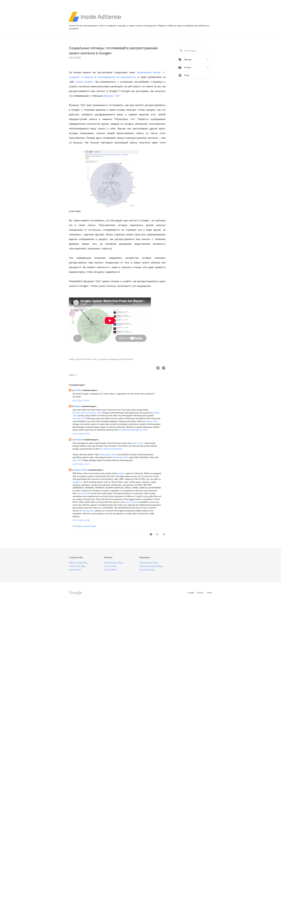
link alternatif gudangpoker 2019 (133, 430)
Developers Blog (147, 569)
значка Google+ (85, 81)
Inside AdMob (110, 569)
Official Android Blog (113, 562)
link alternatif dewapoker (111, 449)
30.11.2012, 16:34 (81, 400)
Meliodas (77, 406)
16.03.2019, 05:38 (81, 434)
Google (191, 593)
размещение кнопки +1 (151, 72)
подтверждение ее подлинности (117, 77)
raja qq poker (88, 510)
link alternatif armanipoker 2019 (87, 412)
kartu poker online (108, 454)
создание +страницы (81, 77)
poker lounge (130, 502)
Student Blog (75, 569)
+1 (76, 375)
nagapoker (78, 482)
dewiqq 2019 (151, 421)
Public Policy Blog (77, 566)
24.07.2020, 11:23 (81, 464)
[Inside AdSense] (101, 21)
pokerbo (121, 473)
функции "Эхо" (111, 95)
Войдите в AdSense (167, 25)
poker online (138, 443)
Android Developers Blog (150, 566)
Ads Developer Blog (148, 562)
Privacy (200, 593)
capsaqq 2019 (79, 418)
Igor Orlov (77, 390)
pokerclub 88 (83, 493)
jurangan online (80, 470)
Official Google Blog (78, 562)
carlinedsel (77, 439)
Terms (209, 593)
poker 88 (77, 460)
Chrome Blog (110, 566)
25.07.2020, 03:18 (81, 520)
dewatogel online (120, 457)
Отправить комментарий (84, 526)
